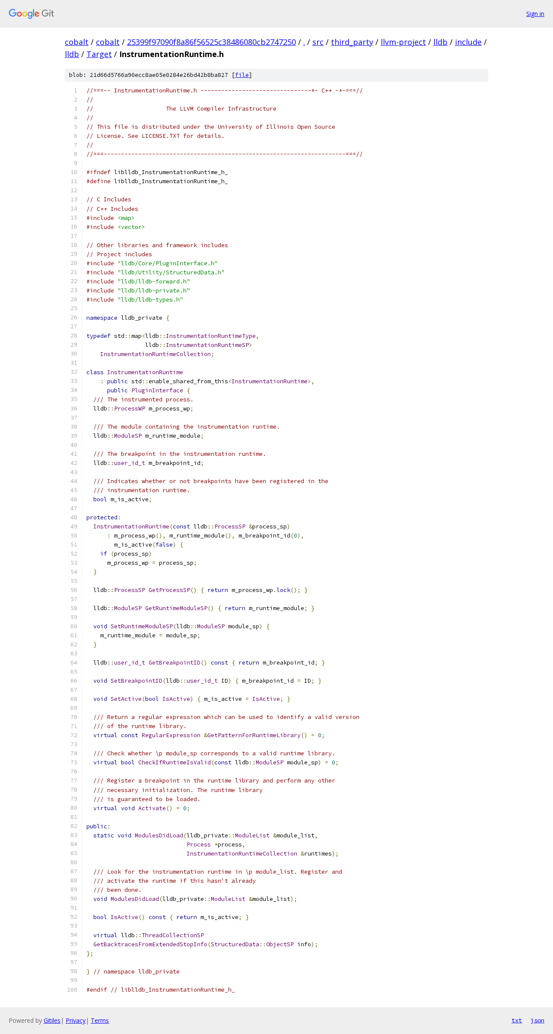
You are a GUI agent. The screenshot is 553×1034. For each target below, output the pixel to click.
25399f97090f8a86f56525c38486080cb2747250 (211, 42)
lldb (440, 42)
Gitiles (52, 1020)
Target (99, 54)
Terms (100, 1020)
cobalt (77, 42)
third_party (352, 42)
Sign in (535, 14)
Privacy (76, 1020)
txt (517, 1020)
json (537, 1020)
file (242, 75)
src (318, 42)
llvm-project (403, 42)
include (468, 42)
